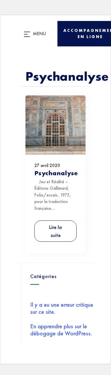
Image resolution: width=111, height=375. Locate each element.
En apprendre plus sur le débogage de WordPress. (61, 329)
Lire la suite (55, 231)
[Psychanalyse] (55, 150)
